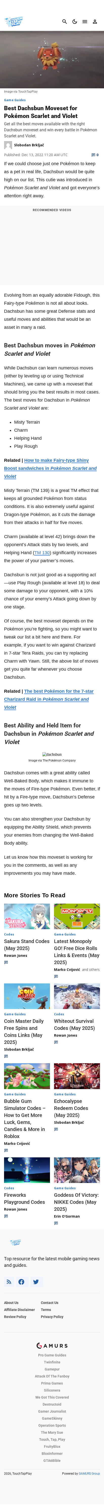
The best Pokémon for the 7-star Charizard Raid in (49, 699)
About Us (11, 1303)
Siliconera (52, 1390)
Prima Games (52, 1383)
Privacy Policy (52, 1317)
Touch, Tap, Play (52, 1439)
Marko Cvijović (67, 969)
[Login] (95, 22)
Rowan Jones (15, 955)
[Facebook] (22, 1282)
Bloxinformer (52, 1454)
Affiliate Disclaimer (19, 1310)
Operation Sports (52, 1425)
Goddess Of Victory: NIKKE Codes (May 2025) (76, 1202)
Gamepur (52, 1369)
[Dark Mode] (75, 22)
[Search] (65, 22)
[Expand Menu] (85, 22)
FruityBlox (52, 1447)
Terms (46, 1310)
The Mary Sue (52, 1432)
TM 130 (42, 552)
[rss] (9, 1282)
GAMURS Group (89, 1473)
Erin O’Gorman (67, 1216)
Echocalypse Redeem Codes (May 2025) (71, 1108)
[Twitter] (37, 1282)
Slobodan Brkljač (19, 1049)
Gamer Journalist (52, 1411)
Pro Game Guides (52, 1355)
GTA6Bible (52, 1461)
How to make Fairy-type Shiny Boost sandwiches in (50, 468)
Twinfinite (52, 1362)
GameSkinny (52, 1418)
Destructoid (52, 1404)
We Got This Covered (52, 1397)
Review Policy (15, 1317)
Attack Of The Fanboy (52, 1376)
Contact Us (49, 1303)
